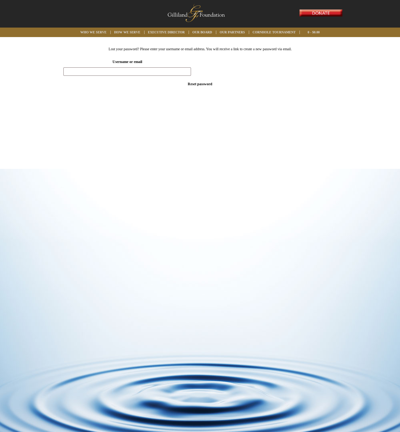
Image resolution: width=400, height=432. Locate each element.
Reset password (200, 84)
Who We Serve (93, 32)
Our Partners (232, 32)
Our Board (202, 32)
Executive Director (166, 32)
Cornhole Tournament (274, 32)
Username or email (127, 62)
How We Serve (127, 32)
